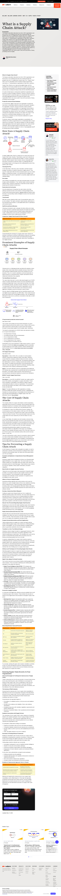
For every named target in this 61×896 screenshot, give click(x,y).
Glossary (47, 881)
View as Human (42, 1)
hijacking (22, 192)
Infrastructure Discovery (21, 870)
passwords (20, 509)
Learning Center (47, 879)
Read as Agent (50, 1)
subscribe (51, 129)
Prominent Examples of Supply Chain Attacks (51, 84)
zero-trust (23, 531)
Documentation (48, 873)
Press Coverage (55, 870)
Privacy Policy (14, 804)
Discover (27, 868)
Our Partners (33, 868)
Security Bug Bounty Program (54, 879)
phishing (32, 508)
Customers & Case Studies (40, 869)
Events (47, 872)
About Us (54, 868)
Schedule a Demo (57, 5)
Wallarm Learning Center (15, 15)
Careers (54, 872)
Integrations (14, 870)
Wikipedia (8, 349)
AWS (33, 870)
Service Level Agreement (55, 886)
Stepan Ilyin (51, 159)
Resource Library (47, 868)
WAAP (20, 875)
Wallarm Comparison (14, 873)
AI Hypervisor (21, 868)
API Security (21, 872)
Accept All (53, 893)
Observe (27, 869)
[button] (16, 5)
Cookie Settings (46, 893)
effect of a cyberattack (19, 345)
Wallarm (4, 15)
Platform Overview (13, 868)
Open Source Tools (47, 876)
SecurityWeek (15, 395)
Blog (46, 870)
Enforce (27, 871)
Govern (27, 872)
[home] (6, 5)
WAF (19, 873)
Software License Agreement (55, 883)
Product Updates (47, 885)
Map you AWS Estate (33, 873)
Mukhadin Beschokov (11, 57)
